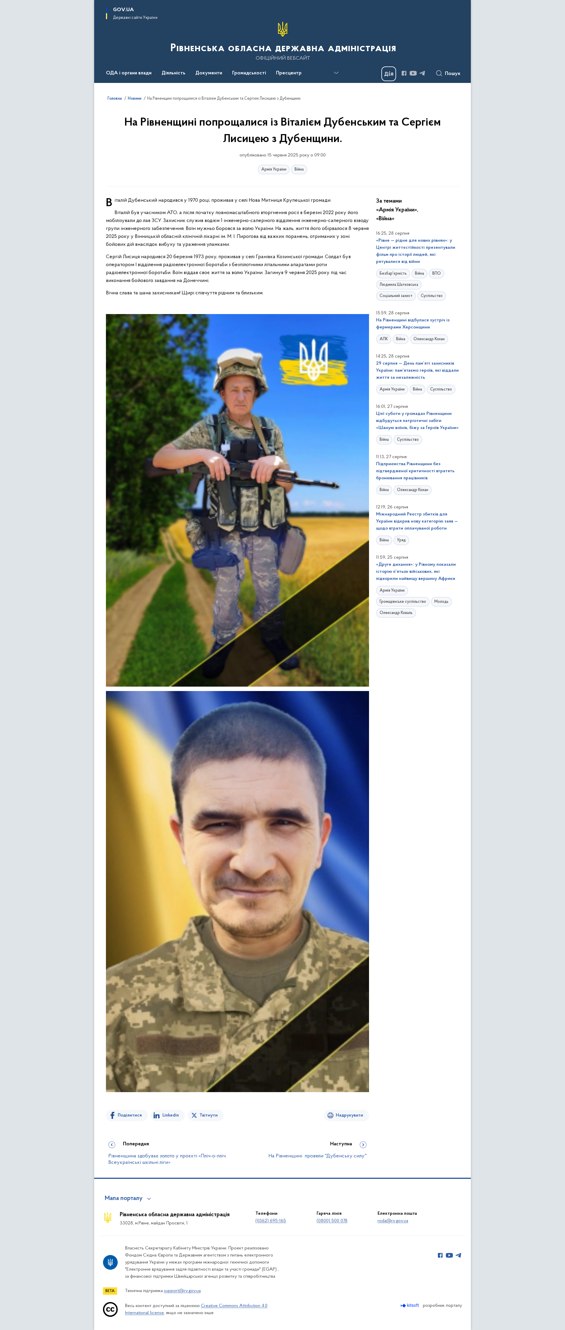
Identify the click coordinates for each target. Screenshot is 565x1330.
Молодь (441, 602)
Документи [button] (208, 73)
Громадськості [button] (249, 73)
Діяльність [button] (173, 73)
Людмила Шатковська (399, 285)
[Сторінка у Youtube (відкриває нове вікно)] (413, 73)
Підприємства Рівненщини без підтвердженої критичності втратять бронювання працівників (415, 471)
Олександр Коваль (396, 613)
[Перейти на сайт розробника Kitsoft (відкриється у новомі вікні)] (410, 1305)
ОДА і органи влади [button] (129, 73)
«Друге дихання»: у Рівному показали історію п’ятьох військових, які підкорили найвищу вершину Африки (416, 571)
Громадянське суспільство (403, 602)
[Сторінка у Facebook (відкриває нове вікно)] (404, 73)
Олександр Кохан (429, 339)
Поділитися (130, 1115)
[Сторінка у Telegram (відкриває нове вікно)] (422, 73)
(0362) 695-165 (270, 1221)
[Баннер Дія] (388, 73)
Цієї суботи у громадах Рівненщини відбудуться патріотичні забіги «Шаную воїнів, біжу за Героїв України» (417, 420)
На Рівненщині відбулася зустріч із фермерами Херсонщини (413, 324)
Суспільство (432, 296)
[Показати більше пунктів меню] (336, 73)
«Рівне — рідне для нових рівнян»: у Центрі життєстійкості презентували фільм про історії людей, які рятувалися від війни (415, 251)
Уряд (401, 540)
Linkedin (170, 1115)
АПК (384, 339)
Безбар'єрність (393, 273)
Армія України (273, 169)
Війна (299, 169)
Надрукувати (349, 1115)
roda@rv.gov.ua (393, 1221)
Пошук (453, 73)
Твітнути (209, 1115)
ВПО (436, 273)
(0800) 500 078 (332, 1221)
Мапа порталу (124, 1198)
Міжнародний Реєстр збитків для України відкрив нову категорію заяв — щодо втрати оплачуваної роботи (417, 521)
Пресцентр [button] (289, 73)
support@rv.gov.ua (182, 1291)
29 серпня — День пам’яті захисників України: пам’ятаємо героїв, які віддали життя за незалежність (417, 370)
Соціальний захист (396, 296)
